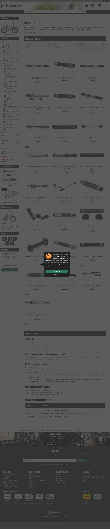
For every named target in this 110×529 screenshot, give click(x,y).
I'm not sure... (56, 274)
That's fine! (56, 271)
